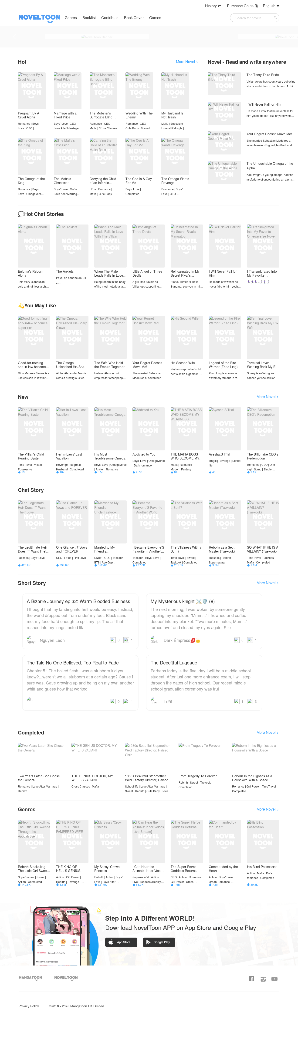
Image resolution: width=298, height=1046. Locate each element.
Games (155, 17)
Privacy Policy (29, 1006)
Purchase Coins (242, 5)
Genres (71, 17)
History (213, 5)
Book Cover (134, 17)
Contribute (110, 17)
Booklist (89, 17)
